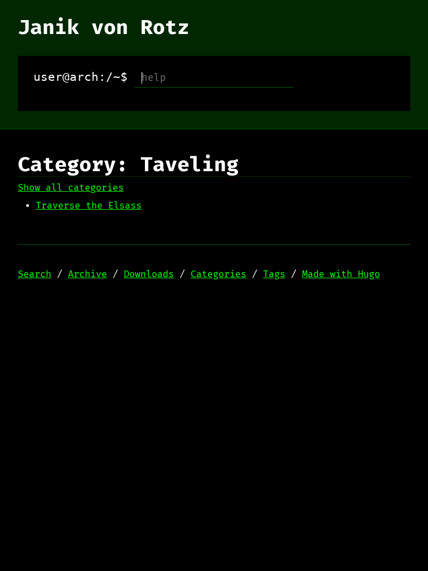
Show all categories (71, 187)
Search (34, 274)
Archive (87, 274)
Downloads (149, 274)
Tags (274, 274)
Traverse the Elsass (89, 205)
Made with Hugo (341, 274)
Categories (218, 274)
